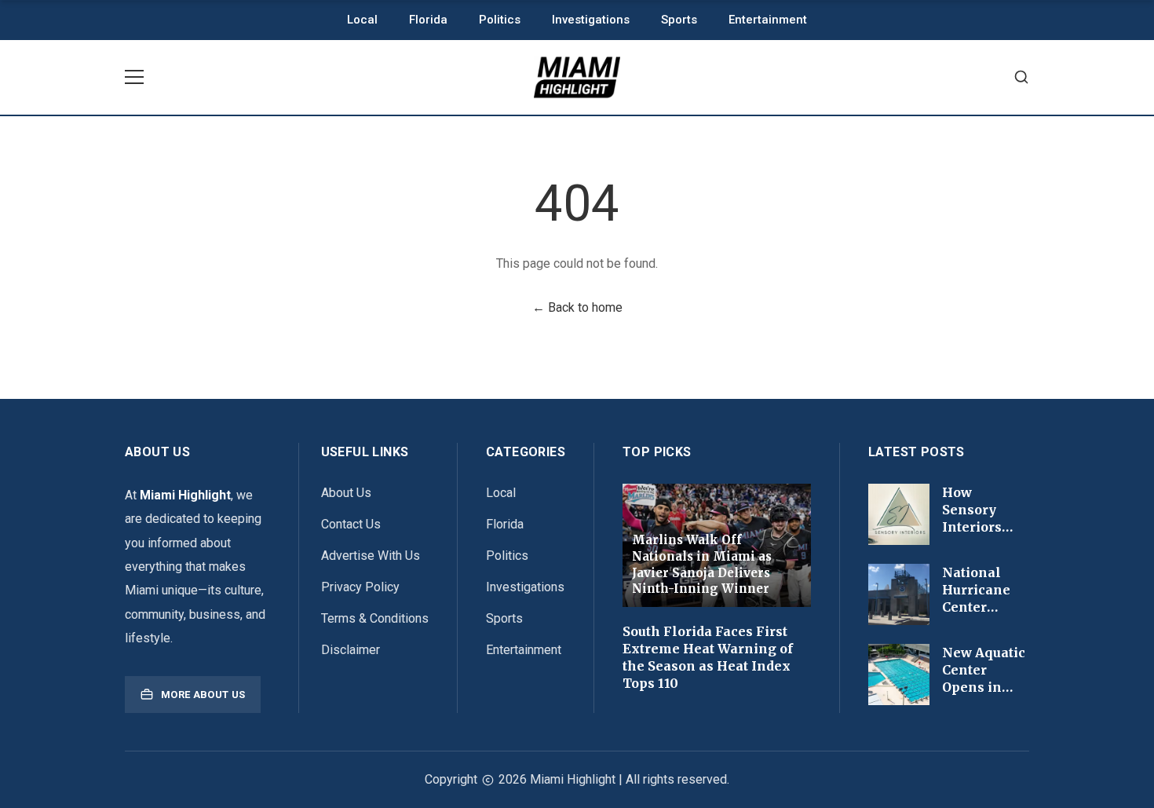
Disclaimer (350, 649)
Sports (679, 20)
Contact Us (351, 524)
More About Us (203, 694)
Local (362, 20)
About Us (346, 492)
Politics (499, 20)
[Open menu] (134, 77)
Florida (428, 20)
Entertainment (768, 20)
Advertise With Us (370, 555)
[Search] (1021, 77)
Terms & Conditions (375, 618)
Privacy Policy (360, 586)
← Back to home (577, 307)
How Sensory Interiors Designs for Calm (981, 526)
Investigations (591, 20)
